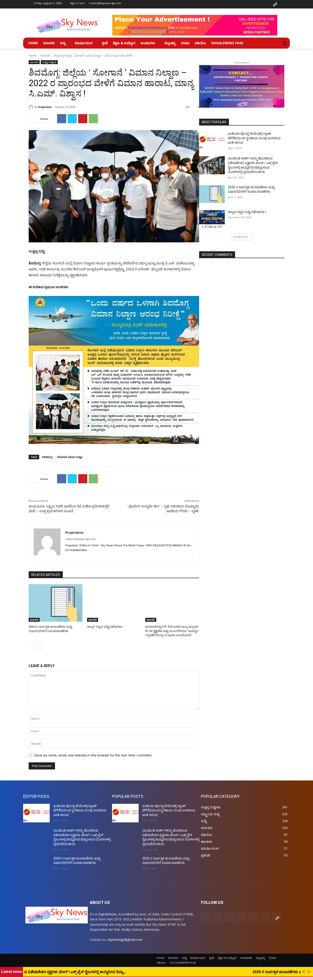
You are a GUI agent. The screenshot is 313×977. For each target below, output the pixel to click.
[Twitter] (258, 4)
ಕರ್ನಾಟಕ (45, 55)
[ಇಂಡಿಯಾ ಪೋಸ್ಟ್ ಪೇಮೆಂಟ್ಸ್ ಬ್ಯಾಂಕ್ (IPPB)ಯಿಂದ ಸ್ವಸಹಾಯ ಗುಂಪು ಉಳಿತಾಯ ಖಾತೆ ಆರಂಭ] (212, 140)
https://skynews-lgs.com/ (80, 539)
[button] (284, 43)
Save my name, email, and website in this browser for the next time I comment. (93, 755)
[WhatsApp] (93, 118)
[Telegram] (249, 4)
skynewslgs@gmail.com (125, 939)
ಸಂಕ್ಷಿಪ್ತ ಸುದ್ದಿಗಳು (49, 62)
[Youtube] (266, 4)
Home (33, 55)
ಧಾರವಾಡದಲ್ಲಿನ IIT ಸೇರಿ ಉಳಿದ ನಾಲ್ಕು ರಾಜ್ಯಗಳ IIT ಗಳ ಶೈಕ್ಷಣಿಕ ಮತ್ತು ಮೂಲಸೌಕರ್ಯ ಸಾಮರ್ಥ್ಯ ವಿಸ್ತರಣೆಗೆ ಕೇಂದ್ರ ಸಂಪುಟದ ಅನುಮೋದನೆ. (171, 631)
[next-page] (39, 646)
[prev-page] (31, 646)
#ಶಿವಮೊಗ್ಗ (47, 457)
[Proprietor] (32, 107)
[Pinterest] (241, 4)
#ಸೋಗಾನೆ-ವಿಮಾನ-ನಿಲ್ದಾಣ (69, 457)
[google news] (275, 4)
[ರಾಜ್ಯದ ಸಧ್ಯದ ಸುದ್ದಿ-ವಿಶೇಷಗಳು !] (114, 603)
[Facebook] (224, 4)
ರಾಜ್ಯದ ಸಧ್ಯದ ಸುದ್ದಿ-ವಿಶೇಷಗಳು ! (105, 626)
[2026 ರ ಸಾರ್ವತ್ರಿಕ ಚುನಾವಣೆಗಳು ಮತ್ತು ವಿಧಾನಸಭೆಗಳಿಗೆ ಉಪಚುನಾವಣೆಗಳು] (55, 603)
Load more (240, 237)
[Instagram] (232, 4)
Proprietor (45, 107)
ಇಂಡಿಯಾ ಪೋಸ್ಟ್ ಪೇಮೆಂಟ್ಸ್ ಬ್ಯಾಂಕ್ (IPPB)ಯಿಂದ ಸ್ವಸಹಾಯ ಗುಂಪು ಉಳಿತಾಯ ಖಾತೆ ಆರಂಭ (254, 138)
